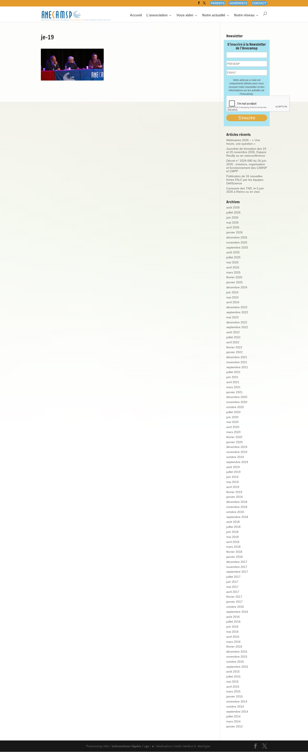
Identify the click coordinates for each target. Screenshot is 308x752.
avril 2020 (232, 427)
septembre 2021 (237, 367)
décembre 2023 (236, 307)
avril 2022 (232, 342)
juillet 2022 (233, 337)
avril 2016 (232, 636)
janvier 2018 (234, 556)
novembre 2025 (236, 242)
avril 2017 (232, 591)
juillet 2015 (233, 676)
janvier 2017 (234, 601)
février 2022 (234, 347)
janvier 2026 (234, 232)
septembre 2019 (237, 462)
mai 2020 (232, 422)
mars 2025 (233, 272)
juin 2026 (232, 217)
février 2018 (234, 551)
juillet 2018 (233, 526)
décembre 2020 (236, 397)
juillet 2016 (233, 621)
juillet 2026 (233, 212)
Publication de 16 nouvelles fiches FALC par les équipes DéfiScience (244, 179)
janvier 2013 (234, 726)
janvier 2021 (234, 392)
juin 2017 (232, 581)
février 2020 (234, 437)
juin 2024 (232, 292)
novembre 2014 (236, 701)
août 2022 (233, 332)
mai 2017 (232, 586)
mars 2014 (233, 721)
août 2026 (233, 207)
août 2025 (233, 252)
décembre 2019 (236, 447)
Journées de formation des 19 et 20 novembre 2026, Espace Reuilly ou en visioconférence (246, 152)
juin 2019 (232, 477)
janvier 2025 (234, 282)
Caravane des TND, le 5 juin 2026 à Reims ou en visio (245, 190)
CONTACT (259, 3)
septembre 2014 (237, 711)
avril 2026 (232, 227)
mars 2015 (233, 691)
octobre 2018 (235, 512)
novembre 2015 (236, 656)
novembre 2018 (236, 507)
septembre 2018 (237, 517)
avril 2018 (232, 542)
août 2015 (233, 671)
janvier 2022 (234, 352)
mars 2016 (233, 641)
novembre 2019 (236, 452)
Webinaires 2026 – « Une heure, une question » (243, 141)
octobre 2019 (235, 457)
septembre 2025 (237, 247)
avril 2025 (232, 267)
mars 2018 (233, 546)
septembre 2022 (237, 327)
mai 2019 (232, 482)
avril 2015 (232, 686)
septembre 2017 (237, 571)
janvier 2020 (234, 442)
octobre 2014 (235, 706)
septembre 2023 (237, 312)
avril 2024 (232, 302)
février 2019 (234, 492)
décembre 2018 (236, 502)
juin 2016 (232, 626)
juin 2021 (232, 377)
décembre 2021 (236, 357)
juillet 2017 (233, 576)
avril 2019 (232, 487)
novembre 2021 (236, 362)
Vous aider (184, 15)
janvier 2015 (234, 696)
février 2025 (234, 277)
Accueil (136, 15)
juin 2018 (232, 531)
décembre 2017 (236, 561)
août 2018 (233, 521)
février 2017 (234, 596)
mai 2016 (232, 631)
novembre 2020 (236, 402)
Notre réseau (244, 15)
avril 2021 (232, 382)
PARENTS (217, 3)
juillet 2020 (233, 412)
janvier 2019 (234, 496)
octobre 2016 (235, 606)
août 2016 (233, 616)
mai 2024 (232, 297)
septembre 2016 (237, 611)
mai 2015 (232, 681)
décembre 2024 (236, 287)
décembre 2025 (236, 237)
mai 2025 (232, 262)
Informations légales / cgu (130, 746)
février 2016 (234, 646)
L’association (157, 15)
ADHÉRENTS (238, 3)
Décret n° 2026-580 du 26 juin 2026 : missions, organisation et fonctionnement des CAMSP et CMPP (246, 166)
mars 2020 (233, 432)
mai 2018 (232, 537)
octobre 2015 (235, 661)
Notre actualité (213, 15)
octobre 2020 (235, 407)
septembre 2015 (237, 666)
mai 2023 (232, 317)
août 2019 (233, 467)
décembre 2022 (236, 322)
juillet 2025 (233, 257)
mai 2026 (232, 222)
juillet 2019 (233, 472)
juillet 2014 (233, 716)
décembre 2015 (236, 651)
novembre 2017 (236, 567)
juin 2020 (232, 417)
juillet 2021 (233, 372)
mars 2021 (233, 387)
